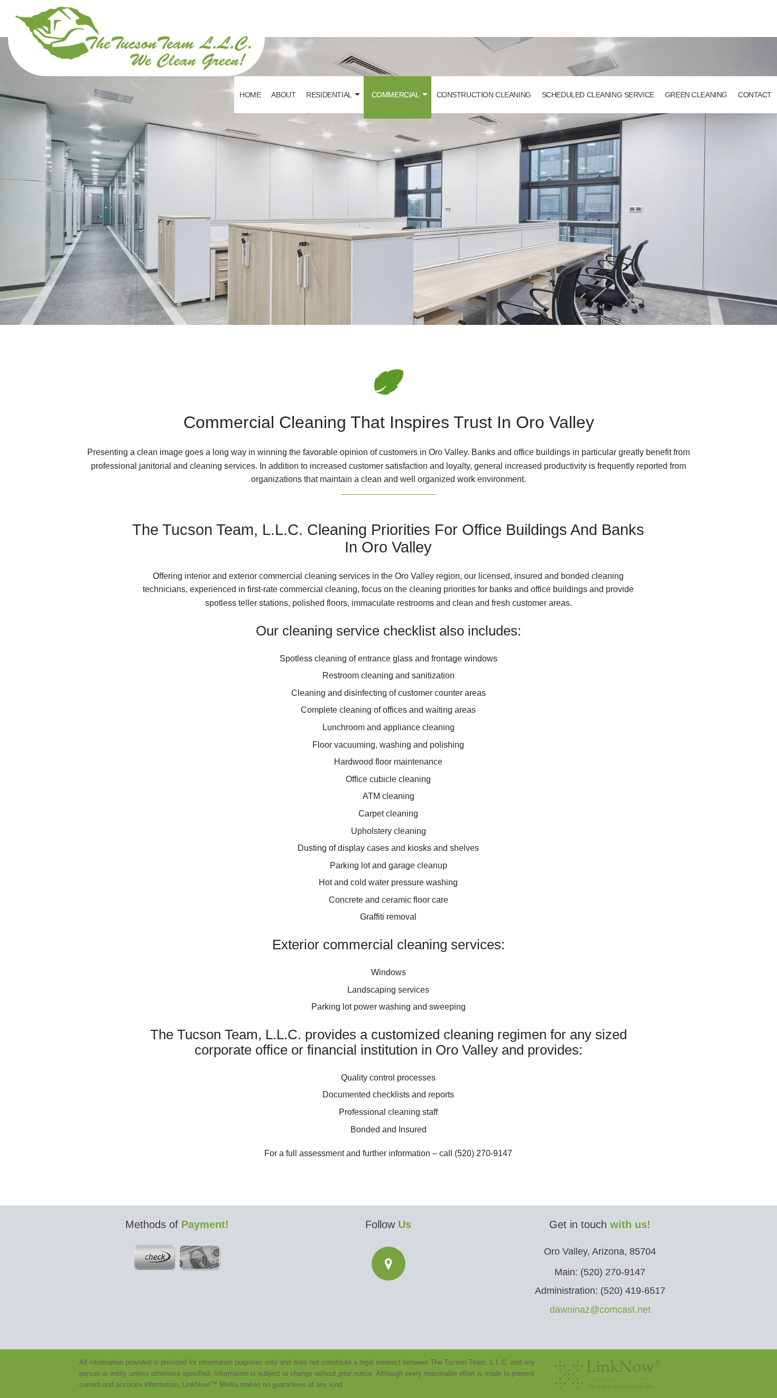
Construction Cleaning (484, 94)
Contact (755, 94)
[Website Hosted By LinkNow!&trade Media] (608, 1371)
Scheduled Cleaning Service (598, 94)
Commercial (396, 94)
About (283, 94)
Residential (329, 94)
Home (250, 94)
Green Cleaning (696, 94)
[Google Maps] (388, 1265)
